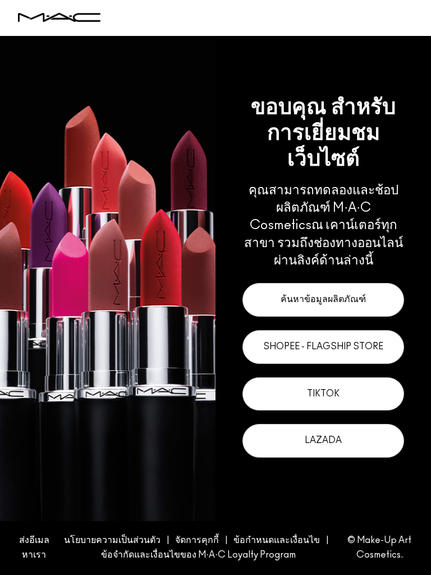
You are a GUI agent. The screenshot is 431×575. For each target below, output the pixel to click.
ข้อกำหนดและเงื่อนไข (276, 540)
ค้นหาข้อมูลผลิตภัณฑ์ (323, 299)
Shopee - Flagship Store (323, 346)
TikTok (323, 393)
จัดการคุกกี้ (197, 540)
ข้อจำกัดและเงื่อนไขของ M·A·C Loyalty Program (198, 554)
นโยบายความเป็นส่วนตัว (112, 540)
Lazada (323, 440)
